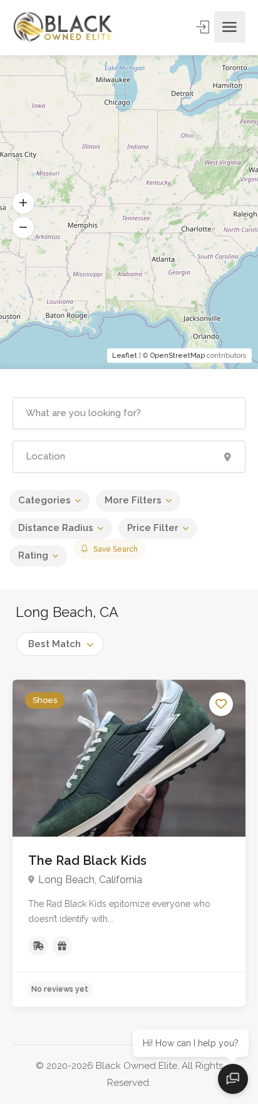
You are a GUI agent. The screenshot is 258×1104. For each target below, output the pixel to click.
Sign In (204, 27)
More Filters (133, 500)
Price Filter (152, 527)
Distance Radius (55, 527)
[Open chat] (233, 1079)
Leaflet (124, 355)
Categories (44, 500)
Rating (33, 555)
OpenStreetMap (177, 355)
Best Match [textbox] (54, 644)
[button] (23, 203)
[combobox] (59, 644)
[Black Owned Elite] (63, 27)
